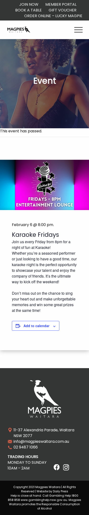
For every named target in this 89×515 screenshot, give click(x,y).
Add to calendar (36, 325)
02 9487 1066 (26, 447)
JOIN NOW (28, 4)
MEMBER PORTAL (60, 4)
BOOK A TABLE (28, 10)
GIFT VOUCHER (62, 10)
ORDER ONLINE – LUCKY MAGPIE (53, 16)
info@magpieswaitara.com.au (41, 441)
